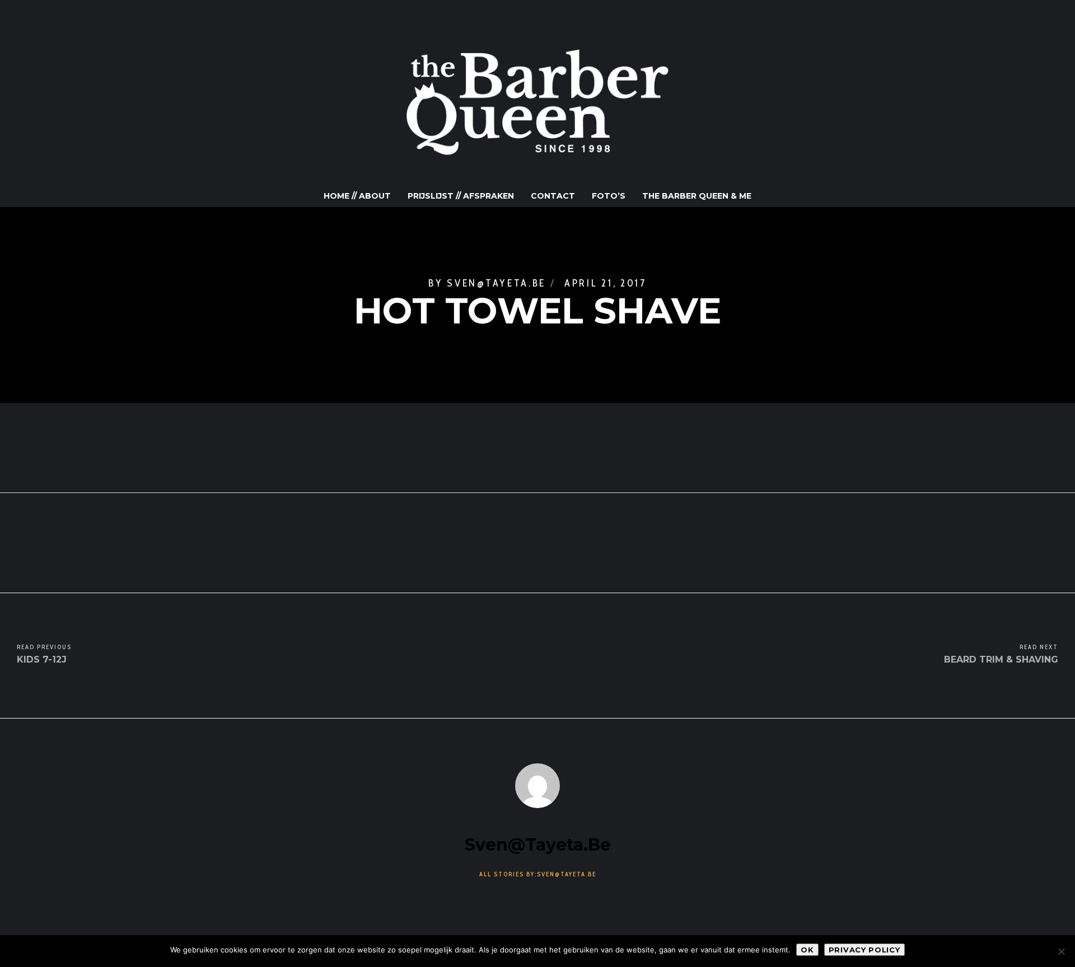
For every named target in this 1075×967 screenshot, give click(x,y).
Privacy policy (864, 949)
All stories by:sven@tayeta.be (537, 874)
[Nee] (1061, 951)
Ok (807, 949)
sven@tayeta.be (496, 283)
